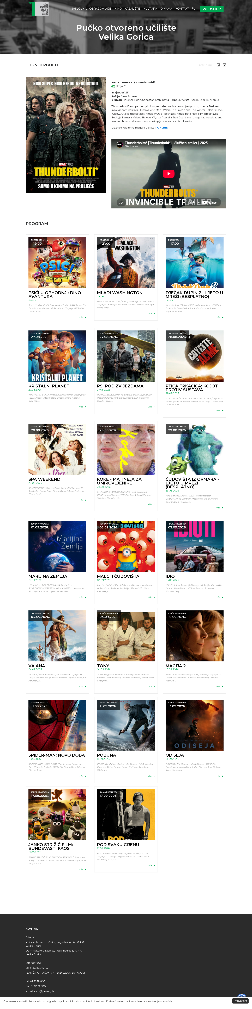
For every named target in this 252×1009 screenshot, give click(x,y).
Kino (118, 8)
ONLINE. (162, 127)
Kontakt (182, 8)
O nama (166, 8)
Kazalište (133, 8)
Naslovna (79, 8)
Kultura (150, 8)
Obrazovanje (100, 8)
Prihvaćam (240, 1000)
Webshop (211, 9)
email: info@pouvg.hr (40, 991)
